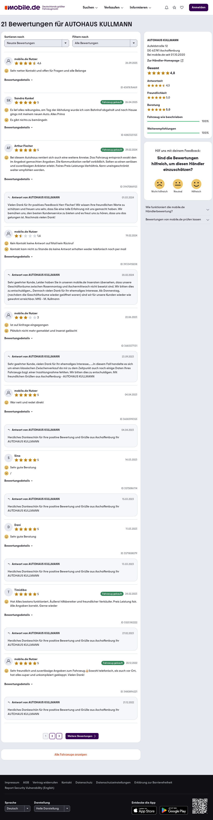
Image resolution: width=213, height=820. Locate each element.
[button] (70, 80)
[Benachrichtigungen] (166, 7)
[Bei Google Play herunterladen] (174, 810)
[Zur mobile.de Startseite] (38, 7)
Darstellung (42, 802)
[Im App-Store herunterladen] (145, 810)
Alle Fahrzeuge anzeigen (70, 754)
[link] (174, 7)
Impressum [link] (12, 782)
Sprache (10, 802)
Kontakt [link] (67, 782)
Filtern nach (80, 37)
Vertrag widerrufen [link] (45, 782)
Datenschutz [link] (84, 782)
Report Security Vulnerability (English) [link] (29, 788)
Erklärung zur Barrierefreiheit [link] (153, 782)
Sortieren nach (14, 37)
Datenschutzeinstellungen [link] (113, 782)
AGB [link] (26, 782)
